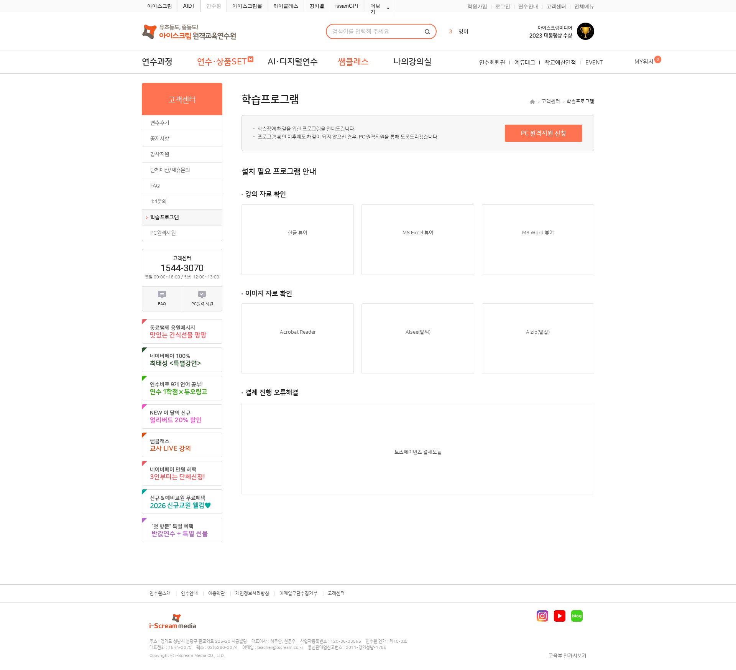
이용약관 (216, 593)
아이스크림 (159, 6)
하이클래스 (285, 6)
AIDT (189, 6)
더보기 (375, 9)
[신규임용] (182, 501)
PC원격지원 (163, 233)
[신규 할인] (182, 416)
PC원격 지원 (202, 304)
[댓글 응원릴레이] (182, 331)
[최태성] (182, 359)
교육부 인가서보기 (567, 655)
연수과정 (157, 62)
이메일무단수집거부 (298, 593)
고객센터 (556, 6)
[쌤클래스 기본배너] (182, 445)
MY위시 (646, 61)
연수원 (213, 6)
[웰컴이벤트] (182, 530)
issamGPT (347, 6)
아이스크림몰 (247, 6)
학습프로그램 (164, 217)
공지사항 (159, 139)
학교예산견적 (560, 62)
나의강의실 (412, 62)
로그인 (502, 6)
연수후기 (159, 123)
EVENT (594, 62)
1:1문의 (158, 202)
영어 (463, 32)
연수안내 (528, 6)
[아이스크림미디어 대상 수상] (556, 31)
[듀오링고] (182, 388)
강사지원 (159, 154)
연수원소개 (160, 593)
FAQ (154, 186)
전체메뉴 (584, 6)
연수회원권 (492, 62)
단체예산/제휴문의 (170, 170)
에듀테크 (524, 62)
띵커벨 (316, 6)
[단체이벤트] (182, 473)
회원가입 (477, 6)
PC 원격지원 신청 (543, 133)
